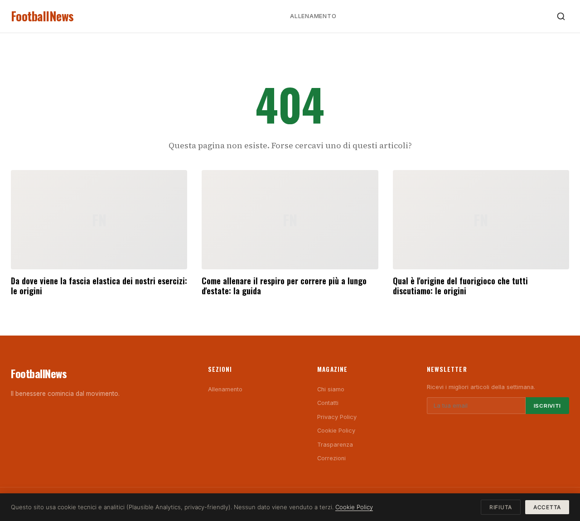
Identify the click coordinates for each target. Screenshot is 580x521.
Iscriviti (547, 406)
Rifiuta (500, 507)
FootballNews (42, 16)
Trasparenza (335, 444)
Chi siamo (330, 389)
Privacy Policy (337, 417)
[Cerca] (561, 16)
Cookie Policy (336, 430)
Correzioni (331, 458)
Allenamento (313, 16)
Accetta (547, 507)
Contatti (327, 402)
